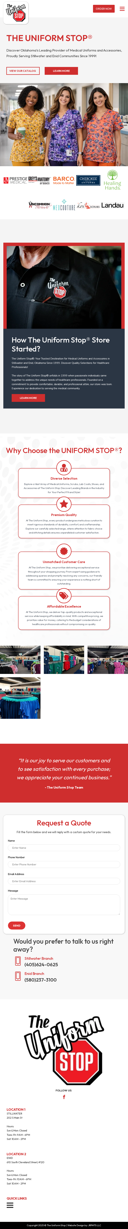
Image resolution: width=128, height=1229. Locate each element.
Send (16, 925)
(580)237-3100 (15, 1187)
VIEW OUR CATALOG (22, 70)
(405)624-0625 (16, 1143)
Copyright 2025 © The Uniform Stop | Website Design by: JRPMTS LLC (64, 1225)
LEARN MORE (61, 70)
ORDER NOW (104, 8)
